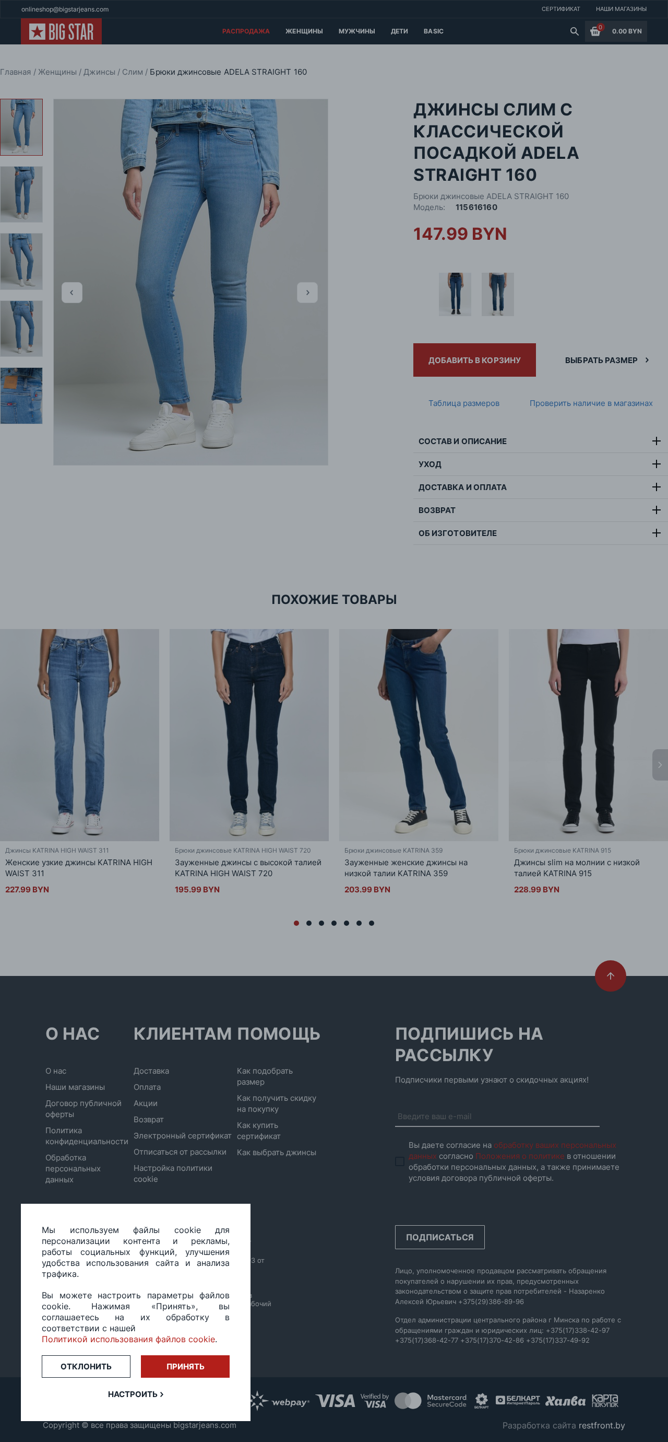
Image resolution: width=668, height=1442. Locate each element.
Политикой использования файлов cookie (128, 1339)
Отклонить (86, 1366)
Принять (185, 1366)
